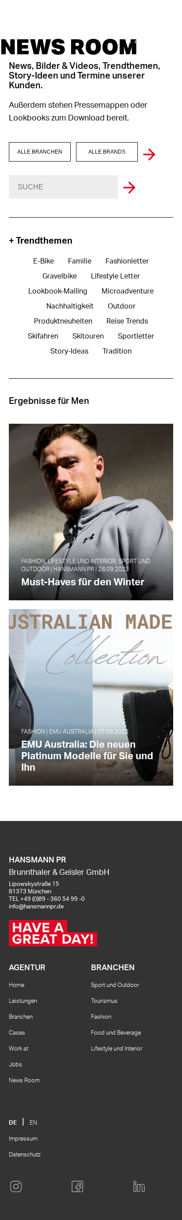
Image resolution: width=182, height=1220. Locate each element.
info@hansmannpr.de (36, 907)
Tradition (117, 351)
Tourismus (104, 1001)
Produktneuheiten (63, 321)
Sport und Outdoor (115, 985)
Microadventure (128, 291)
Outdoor (122, 306)
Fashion (101, 1017)
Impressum (23, 1139)
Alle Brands (106, 152)
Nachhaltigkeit (70, 306)
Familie (79, 261)
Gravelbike (59, 276)
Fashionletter (127, 261)
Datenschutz (25, 1155)
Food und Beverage (116, 1033)
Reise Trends (127, 321)
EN (33, 1123)
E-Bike (43, 261)
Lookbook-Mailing (57, 291)
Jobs (15, 1065)
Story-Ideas (69, 351)
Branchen (21, 1017)
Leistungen (23, 1001)
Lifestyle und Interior (116, 1049)
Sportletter (136, 336)
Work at (18, 1049)
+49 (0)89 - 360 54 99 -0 (52, 899)
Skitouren (88, 336)
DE (13, 1123)
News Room (24, 1081)
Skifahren (43, 336)
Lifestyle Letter (115, 276)
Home (16, 985)
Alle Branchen (39, 152)
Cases (17, 1033)
